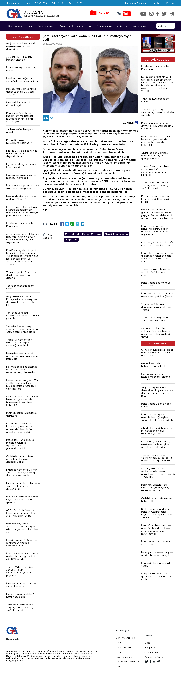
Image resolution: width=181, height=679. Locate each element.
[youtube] (124, 13)
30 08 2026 (41, 3)
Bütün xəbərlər (15, 26)
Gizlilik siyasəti (151, 652)
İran (90, 26)
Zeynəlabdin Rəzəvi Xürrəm (83, 234)
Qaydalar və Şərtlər (154, 657)
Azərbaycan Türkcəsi (135, 3)
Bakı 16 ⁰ (58, 3)
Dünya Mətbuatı (124, 647)
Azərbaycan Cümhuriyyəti (72, 26)
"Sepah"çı (71, 239)
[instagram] (151, 13)
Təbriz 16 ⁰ (76, 3)
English (170, 3)
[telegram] (172, 13)
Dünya (30, 26)
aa (51, 118)
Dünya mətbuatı (104, 26)
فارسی (156, 3)
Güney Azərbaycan (46, 26)
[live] (99, 13)
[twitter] (164, 13)
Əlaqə (27, 3)
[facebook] (157, 13)
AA (45, 118)
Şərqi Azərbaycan (116, 234)
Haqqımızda (13, 3)
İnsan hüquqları (139, 26)
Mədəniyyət (122, 26)
